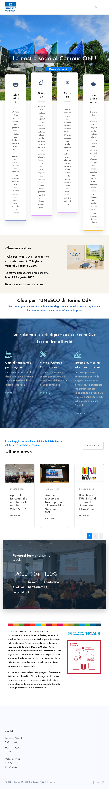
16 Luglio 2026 (52, 489)
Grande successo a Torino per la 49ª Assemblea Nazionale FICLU (54, 503)
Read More (15, 515)
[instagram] (103, 782)
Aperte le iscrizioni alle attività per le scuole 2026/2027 (19, 502)
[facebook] (93, 782)
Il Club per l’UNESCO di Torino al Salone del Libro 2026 (88, 502)
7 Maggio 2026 (86, 489)
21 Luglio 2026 (17, 489)
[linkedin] (98, 782)
